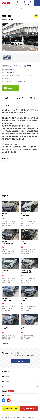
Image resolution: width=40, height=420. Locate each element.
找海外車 (30, 4)
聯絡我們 (11, 88)
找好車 (17, 4)
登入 (30, 408)
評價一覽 (32, 98)
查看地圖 (22, 81)
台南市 (13, 9)
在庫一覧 (6, 343)
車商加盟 (8, 391)
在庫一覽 (20, 98)
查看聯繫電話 (9, 70)
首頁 (3, 9)
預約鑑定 (12, 408)
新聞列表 (20, 361)
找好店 (24, 4)
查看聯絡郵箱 (9, 73)
